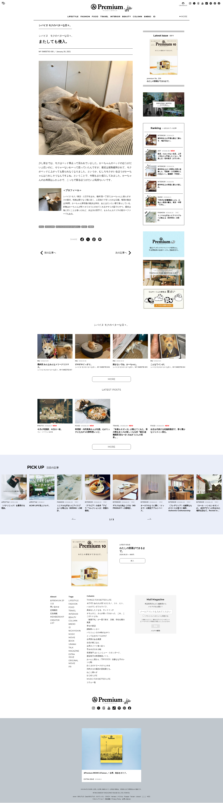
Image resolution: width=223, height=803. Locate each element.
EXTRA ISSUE (72, 655)
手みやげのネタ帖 (94, 649)
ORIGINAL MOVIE (73, 662)
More (111, 379)
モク (84, 227)
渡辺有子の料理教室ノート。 (98, 656)
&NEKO (147, 16)
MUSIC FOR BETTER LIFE (98, 679)
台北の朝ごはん (93, 642)
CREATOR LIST (183, 5)
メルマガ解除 (155, 631)
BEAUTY (126, 16)
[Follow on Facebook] (219, 3)
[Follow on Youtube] (202, 3)
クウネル (120, 796)
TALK (71, 647)
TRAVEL (104, 16)
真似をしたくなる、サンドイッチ (100, 610)
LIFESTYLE (72, 16)
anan (75, 796)
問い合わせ (54, 607)
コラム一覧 (91, 682)
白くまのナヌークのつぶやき (98, 665)
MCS (148, 796)
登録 (155, 626)
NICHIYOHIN (75, 631)
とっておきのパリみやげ (97, 636)
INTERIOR (115, 16)
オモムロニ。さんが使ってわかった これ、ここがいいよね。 (106, 614)
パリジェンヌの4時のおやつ (98, 632)
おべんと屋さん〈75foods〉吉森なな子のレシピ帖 (106, 660)
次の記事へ (121, 252)
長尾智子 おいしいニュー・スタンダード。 (104, 652)
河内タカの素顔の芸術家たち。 (99, 669)
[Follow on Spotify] (211, 3)
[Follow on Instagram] (190, 3)
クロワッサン (100, 796)
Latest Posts (111, 389)
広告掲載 (53, 613)
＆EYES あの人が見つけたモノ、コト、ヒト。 (106, 603)
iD (154, 16)
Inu (42, 227)
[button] (74, 519)
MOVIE (72, 637)
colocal (138, 796)
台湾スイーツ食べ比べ (96, 646)
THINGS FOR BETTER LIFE (99, 600)
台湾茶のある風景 (94, 639)
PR (70, 667)
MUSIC (72, 634)
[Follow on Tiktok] (207, 3)
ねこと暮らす (92, 672)
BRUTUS (81, 796)
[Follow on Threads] (198, 3)
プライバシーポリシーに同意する (156, 616)
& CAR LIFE (92, 675)
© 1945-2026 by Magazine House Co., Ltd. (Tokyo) (111, 793)
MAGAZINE (74, 651)
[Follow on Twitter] (194, 3)
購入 (132, 561)
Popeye (126, 796)
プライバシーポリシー (163, 619)
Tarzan (132, 796)
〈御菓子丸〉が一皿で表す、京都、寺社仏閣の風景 (106, 621)
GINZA (107, 796)
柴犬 (91, 227)
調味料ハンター (93, 629)
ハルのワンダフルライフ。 (97, 606)
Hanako (113, 796)
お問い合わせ (126, 799)
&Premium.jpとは (57, 602)
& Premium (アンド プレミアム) (111, 8)
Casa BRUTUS (90, 796)
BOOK (71, 641)
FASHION (85, 16)
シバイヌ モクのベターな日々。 (55, 25)
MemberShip (57, 617)
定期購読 (53, 610)
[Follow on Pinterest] (215, 3)
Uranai (72, 644)
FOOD (95, 16)
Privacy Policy (116, 799)
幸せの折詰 (91, 626)
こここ (144, 796)
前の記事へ (50, 252)
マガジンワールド (98, 799)
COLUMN (137, 16)
